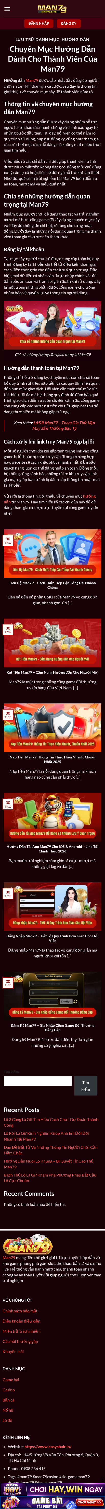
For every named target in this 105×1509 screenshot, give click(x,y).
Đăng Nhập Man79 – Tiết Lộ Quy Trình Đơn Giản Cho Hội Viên (52, 938)
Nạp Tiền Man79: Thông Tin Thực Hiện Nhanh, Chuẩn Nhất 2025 (52, 759)
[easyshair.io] (52, 9)
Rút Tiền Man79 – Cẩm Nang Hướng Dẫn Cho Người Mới (52, 672)
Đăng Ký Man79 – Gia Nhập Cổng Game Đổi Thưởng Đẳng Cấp (52, 1027)
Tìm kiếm (11, 1072)
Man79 (31, 80)
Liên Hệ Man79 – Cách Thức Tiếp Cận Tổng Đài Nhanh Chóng (52, 585)
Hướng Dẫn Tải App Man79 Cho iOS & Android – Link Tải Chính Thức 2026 (52, 849)
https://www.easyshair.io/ (47, 1446)
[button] (7, 9)
